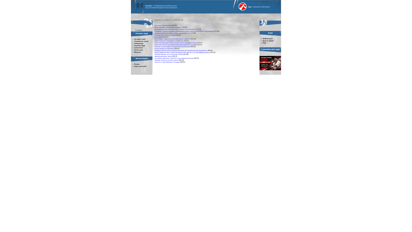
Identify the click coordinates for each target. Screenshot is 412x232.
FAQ (264, 43)
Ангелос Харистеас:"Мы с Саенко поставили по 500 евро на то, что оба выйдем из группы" (182, 52)
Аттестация (138, 50)
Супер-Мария (159, 37)
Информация (268, 38)
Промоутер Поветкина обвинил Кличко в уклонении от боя (172, 33)
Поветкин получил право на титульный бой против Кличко (172, 46)
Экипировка (138, 43)
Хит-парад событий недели (163, 25)
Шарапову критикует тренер (163, 56)
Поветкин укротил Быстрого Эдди (165, 35)
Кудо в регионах (140, 66)
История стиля (139, 39)
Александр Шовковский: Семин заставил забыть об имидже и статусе (176, 43)
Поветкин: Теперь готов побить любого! (167, 60)
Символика (138, 48)
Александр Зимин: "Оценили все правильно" (168, 27)
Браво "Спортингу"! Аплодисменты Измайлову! (169, 41)
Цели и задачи (268, 41)
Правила (137, 52)
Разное (136, 64)
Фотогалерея (142, 58)
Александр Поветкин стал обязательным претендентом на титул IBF (176, 45)
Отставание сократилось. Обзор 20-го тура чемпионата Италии (174, 58)
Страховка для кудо (270, 49)
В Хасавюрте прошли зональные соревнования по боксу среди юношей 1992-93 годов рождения (184, 31)
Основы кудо (141, 33)
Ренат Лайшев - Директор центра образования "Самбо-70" (173, 39)
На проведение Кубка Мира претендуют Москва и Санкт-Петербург (175, 29)
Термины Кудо (139, 45)
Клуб (270, 33)
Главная (138, 30)
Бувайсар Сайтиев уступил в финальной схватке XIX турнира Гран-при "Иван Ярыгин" (181, 50)
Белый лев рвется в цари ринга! (164, 48)
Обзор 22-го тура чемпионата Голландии (167, 62)
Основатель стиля (141, 41)
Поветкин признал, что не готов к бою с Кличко (169, 54)
